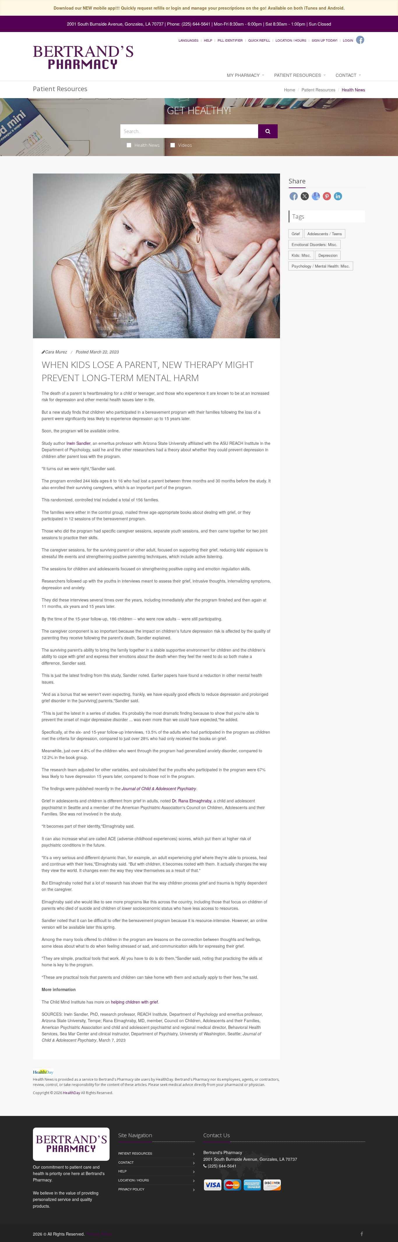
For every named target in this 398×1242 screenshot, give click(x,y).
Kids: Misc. (301, 255)
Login (348, 40)
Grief (296, 233)
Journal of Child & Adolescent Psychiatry (159, 788)
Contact (346, 75)
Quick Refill (259, 40)
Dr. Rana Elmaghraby (191, 801)
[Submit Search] (268, 131)
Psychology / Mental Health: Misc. (321, 266)
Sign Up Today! (324, 40)
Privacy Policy (131, 1189)
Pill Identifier (230, 40)
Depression (327, 255)
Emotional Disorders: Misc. (314, 244)
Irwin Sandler (78, 443)
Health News (147, 145)
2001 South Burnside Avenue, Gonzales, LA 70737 (115, 24)
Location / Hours (291, 40)
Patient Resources (297, 75)
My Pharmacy (243, 75)
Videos (185, 145)
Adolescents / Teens (324, 233)
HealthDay (71, 1092)
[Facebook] (360, 40)
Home (289, 90)
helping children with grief (134, 1002)
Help (208, 40)
